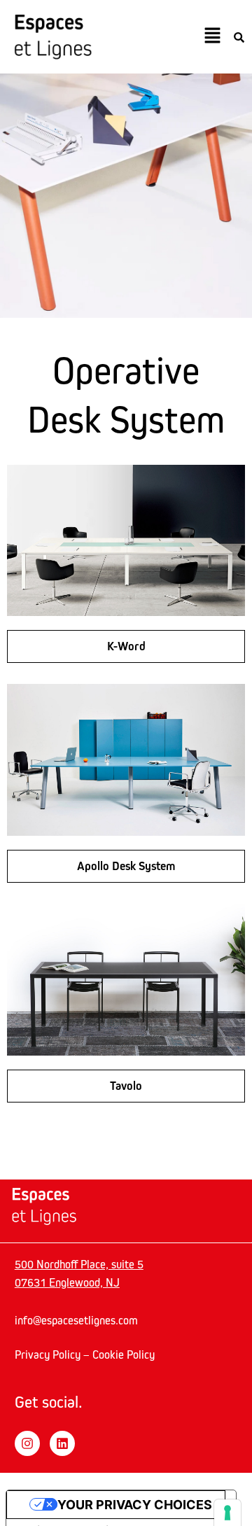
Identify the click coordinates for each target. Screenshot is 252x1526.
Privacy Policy (47, 1354)
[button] (213, 36)
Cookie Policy (123, 1354)
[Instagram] (27, 1443)
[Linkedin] (62, 1443)
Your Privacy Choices (134, 1504)
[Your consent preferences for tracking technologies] (227, 1512)
